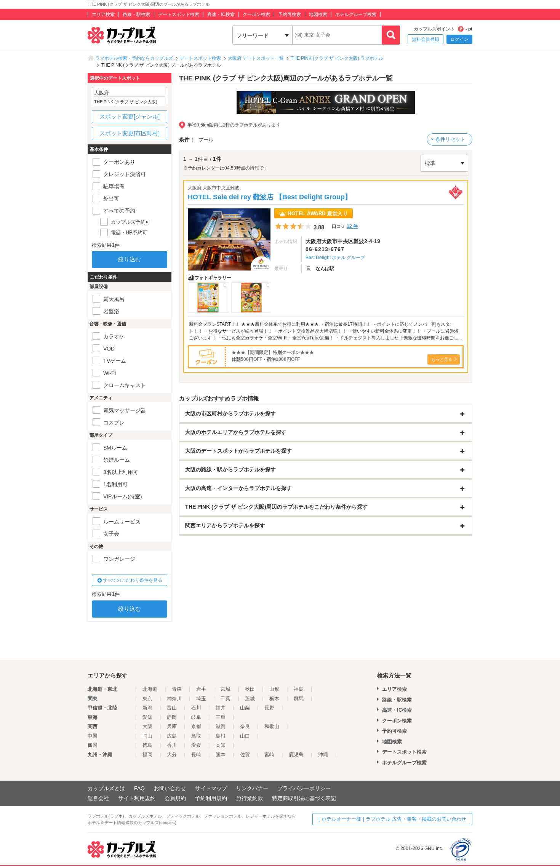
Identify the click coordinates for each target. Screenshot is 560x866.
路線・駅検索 (136, 14)
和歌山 (271, 726)
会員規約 (175, 798)
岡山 (147, 736)
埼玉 (201, 698)
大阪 (147, 726)
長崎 (196, 754)
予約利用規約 (211, 798)
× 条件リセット (448, 139)
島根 (221, 736)
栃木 (274, 698)
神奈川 (174, 698)
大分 (172, 754)
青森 (177, 689)
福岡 (147, 754)
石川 (196, 708)
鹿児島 (296, 754)
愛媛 (196, 745)
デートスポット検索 (178, 14)
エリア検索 (103, 14)
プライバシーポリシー (304, 788)
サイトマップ (211, 788)
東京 (147, 698)
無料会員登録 (425, 39)
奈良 (245, 726)
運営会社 (98, 798)
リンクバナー (252, 788)
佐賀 (245, 754)
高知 (221, 745)
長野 (269, 708)
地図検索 (318, 14)
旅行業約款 (249, 798)
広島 (172, 736)
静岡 (172, 717)
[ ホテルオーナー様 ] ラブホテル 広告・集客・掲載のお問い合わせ (392, 819)
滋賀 (221, 726)
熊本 (221, 754)
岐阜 (196, 717)
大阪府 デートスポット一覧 (256, 58)
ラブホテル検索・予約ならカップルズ (134, 58)
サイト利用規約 (136, 798)
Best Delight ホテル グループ (335, 257)
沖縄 (323, 754)
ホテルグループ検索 (355, 14)
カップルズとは (106, 788)
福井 (221, 708)
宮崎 (269, 754)
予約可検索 (289, 14)
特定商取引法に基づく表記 (304, 798)
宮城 (225, 689)
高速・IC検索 (221, 14)
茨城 (250, 698)
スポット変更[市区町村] (129, 133)
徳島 (147, 745)
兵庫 (172, 726)
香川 (172, 745)
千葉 (225, 698)
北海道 (149, 689)
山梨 (245, 708)
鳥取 (196, 736)
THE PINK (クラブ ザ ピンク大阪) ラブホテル (337, 58)
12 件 (352, 226)
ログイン (459, 39)
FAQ (139, 788)
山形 (274, 689)
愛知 (147, 717)
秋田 (250, 689)
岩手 (201, 689)
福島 (299, 689)
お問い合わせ (170, 788)
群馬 (299, 698)
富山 (172, 708)
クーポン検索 (256, 14)
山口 (245, 736)
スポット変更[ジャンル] (129, 116)
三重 (221, 717)
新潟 (147, 708)
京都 (196, 726)
